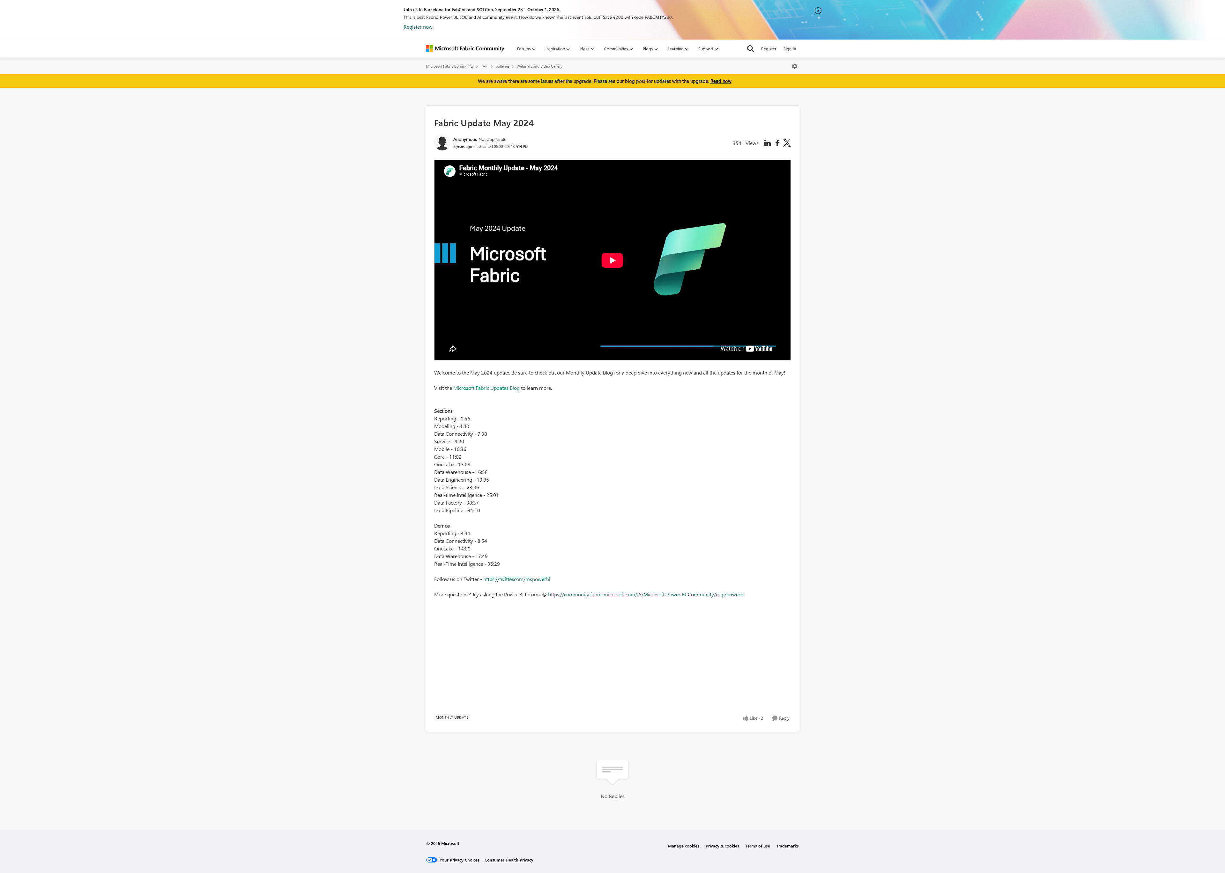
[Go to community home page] (465, 48)
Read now (720, 81)
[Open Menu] (794, 66)
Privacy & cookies (722, 845)
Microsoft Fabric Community (450, 66)
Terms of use (758, 845)
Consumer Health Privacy (509, 859)
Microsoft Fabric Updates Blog (486, 387)
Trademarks (787, 845)
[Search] (750, 49)
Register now (418, 26)
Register (768, 48)
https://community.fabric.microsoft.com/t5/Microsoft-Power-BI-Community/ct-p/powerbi (646, 594)
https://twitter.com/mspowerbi (516, 579)
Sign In (789, 48)
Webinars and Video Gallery (539, 66)
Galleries (502, 66)
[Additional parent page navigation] (484, 66)
